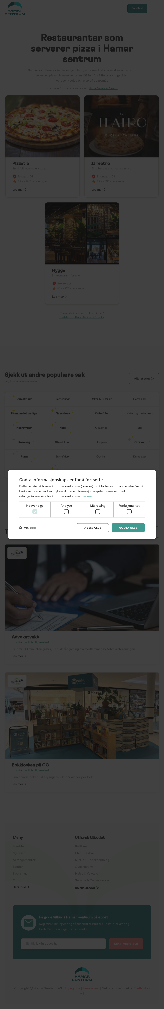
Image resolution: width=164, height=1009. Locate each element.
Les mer (87, 496)
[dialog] (82, 504)
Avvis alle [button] (92, 528)
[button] (27, 528)
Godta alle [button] (128, 528)
